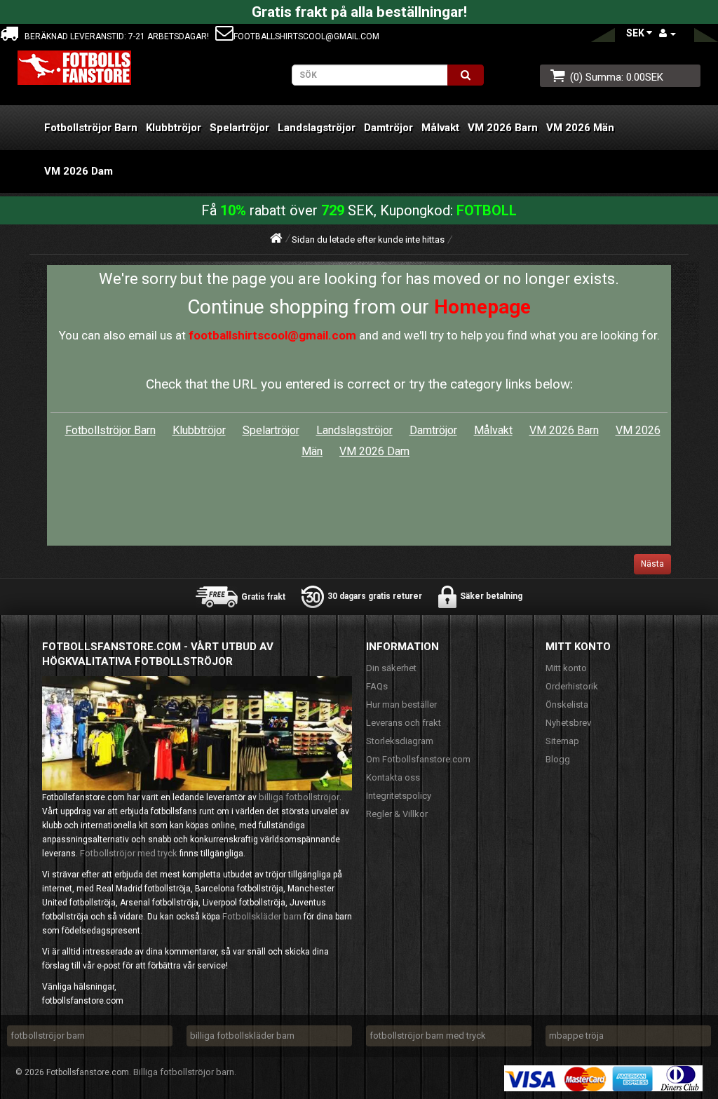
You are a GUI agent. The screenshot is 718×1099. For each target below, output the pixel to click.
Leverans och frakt (403, 722)
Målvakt (440, 127)
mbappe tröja (576, 1035)
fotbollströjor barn (48, 1035)
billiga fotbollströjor (299, 797)
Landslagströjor (316, 127)
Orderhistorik (572, 686)
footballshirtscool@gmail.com (306, 36)
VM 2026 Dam (78, 171)
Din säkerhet (391, 668)
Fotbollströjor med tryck (128, 853)
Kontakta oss (393, 777)
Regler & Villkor (397, 814)
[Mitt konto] (667, 33)
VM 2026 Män (580, 127)
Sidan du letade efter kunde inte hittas (368, 239)
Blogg (558, 759)
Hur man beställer (401, 704)
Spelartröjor (239, 127)
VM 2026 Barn (503, 127)
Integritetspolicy (398, 795)
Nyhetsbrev (568, 722)
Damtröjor (388, 127)
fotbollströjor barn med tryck (428, 1035)
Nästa (652, 564)
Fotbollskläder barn (262, 916)
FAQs (377, 686)
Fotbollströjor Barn (90, 127)
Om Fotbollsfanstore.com (418, 759)
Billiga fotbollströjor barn (183, 1072)
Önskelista (567, 704)
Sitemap (562, 741)
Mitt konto (566, 668)
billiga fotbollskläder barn (242, 1035)
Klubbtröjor (173, 127)
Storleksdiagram (399, 741)
